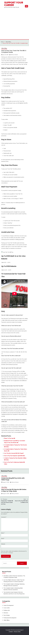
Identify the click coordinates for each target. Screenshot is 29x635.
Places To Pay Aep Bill (9, 438)
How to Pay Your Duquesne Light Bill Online (14, 455)
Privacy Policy (17, 631)
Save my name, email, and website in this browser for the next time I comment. (14, 551)
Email (2, 538)
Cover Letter (7, 607)
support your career (13, 4)
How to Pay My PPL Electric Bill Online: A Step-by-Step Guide (14, 490)
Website (3, 544)
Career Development (9, 605)
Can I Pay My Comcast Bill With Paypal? (14, 453)
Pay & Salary (7, 615)
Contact (11, 631)
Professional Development (10, 617)
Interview (6, 612)
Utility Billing (4, 48)
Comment (3, 517)
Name (3, 533)
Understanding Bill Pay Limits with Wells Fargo (13, 479)
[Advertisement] (14, 24)
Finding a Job (7, 610)
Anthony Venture (14, 54)
